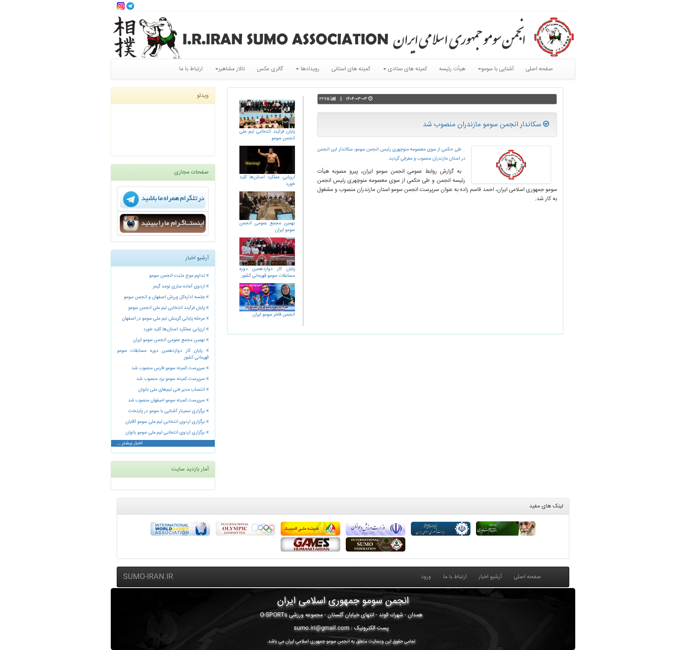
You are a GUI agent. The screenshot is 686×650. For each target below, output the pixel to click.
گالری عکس (270, 69)
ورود (426, 577)
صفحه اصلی (539, 69)
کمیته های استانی (350, 69)
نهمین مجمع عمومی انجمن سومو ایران (267, 227)
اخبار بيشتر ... (130, 443)
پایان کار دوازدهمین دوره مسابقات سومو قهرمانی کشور (267, 272)
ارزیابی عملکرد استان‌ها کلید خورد (267, 181)
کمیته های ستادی (406, 69)
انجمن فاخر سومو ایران (273, 314)
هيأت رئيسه (452, 69)
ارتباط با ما (190, 69)
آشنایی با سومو (497, 69)
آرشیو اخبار (490, 577)
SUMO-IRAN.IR (148, 576)
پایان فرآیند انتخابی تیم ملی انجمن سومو (267, 135)
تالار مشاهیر (231, 69)
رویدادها (309, 69)
